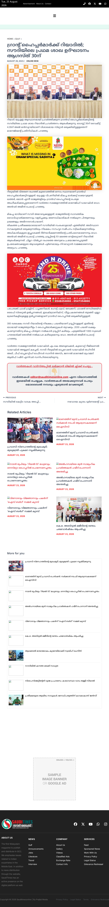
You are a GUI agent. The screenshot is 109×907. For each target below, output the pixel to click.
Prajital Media (42, 899)
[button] (54, 16)
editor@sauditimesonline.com (49, 377)
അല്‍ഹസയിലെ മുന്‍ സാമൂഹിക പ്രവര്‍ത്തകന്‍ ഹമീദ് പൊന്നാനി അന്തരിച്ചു (75, 481)
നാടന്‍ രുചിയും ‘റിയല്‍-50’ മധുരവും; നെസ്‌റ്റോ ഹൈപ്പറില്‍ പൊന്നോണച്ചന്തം (28, 477)
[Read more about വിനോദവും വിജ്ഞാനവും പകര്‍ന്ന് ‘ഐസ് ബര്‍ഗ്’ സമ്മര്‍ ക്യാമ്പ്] (30, 500)
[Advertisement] (54, 733)
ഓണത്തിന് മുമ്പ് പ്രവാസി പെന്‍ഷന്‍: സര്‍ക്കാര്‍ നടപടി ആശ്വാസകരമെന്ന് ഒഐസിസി (77, 436)
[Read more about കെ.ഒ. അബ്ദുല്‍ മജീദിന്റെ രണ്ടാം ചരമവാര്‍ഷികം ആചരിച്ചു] (79, 509)
